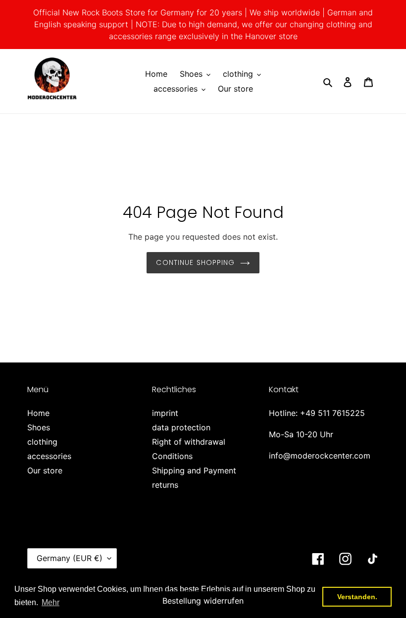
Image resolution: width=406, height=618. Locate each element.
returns (165, 485)
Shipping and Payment (194, 470)
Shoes (38, 427)
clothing (42, 442)
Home (38, 413)
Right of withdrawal (188, 442)
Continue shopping (195, 262)
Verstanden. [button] (357, 597)
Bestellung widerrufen (203, 601)
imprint (165, 413)
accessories (49, 456)
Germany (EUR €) (69, 558)
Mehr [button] (50, 602)
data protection (181, 427)
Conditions (172, 456)
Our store (44, 470)
